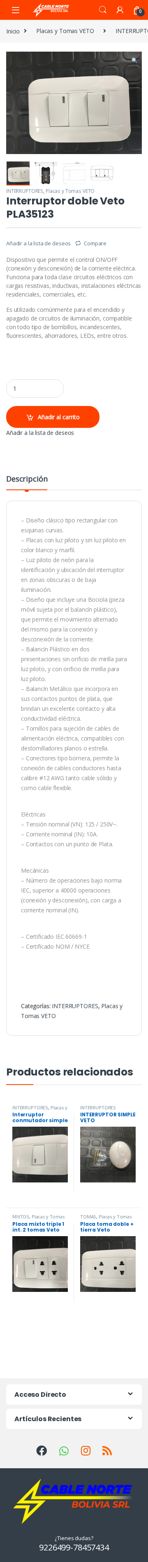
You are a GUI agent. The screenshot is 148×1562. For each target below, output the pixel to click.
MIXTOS (20, 1216)
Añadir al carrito (59, 417)
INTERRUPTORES (24, 191)
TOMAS (88, 1216)
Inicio (13, 31)
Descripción (26, 479)
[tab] (26, 482)
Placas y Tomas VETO (65, 31)
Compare (95, 243)
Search (102, 9)
